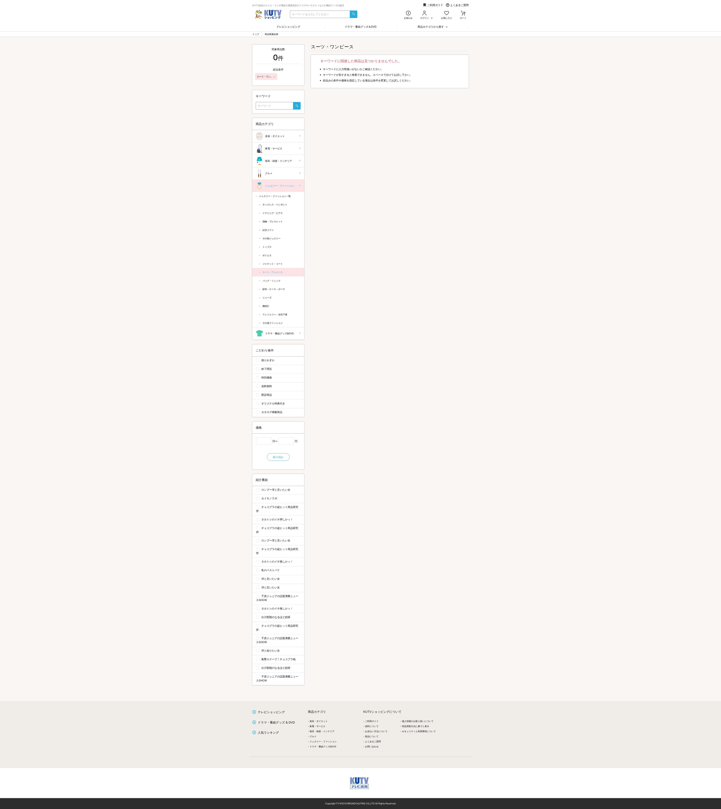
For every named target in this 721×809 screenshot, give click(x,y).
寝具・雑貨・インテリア (278, 160)
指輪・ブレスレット (272, 221)
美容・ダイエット (275, 136)
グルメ (268, 173)
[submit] (353, 14)
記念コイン (268, 230)
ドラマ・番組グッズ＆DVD (360, 26)
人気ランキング (268, 732)
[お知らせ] (408, 13)
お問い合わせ (372, 746)
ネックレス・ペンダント (274, 204)
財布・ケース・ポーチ (273, 289)
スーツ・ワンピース (272, 272)
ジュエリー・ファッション (279, 185)
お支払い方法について (376, 731)
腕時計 (265, 306)
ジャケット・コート (272, 263)
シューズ (267, 297)
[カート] (463, 13)
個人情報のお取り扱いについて (418, 721)
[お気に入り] (446, 13)
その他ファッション (272, 323)
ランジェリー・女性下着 (274, 314)
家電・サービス (273, 148)
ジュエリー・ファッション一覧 (275, 196)
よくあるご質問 (459, 5)
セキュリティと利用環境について (419, 731)
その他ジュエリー (271, 238)
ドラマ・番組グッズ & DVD (276, 722)
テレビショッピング (288, 26)
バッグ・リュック (271, 280)
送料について (372, 726)
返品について (372, 736)
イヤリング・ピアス (272, 213)
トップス (267, 246)
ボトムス (267, 255)
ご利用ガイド (435, 5)
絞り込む (278, 457)
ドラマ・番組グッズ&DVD (279, 333)
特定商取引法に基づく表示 (415, 726)
